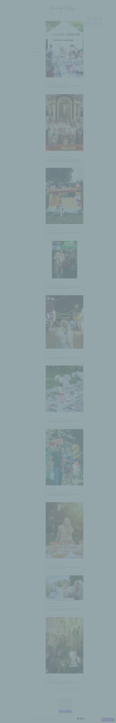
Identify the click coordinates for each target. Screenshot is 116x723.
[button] (81, 350)
